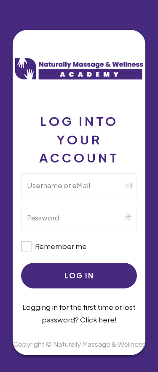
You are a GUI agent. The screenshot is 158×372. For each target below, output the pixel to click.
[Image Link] (79, 69)
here (107, 319)
